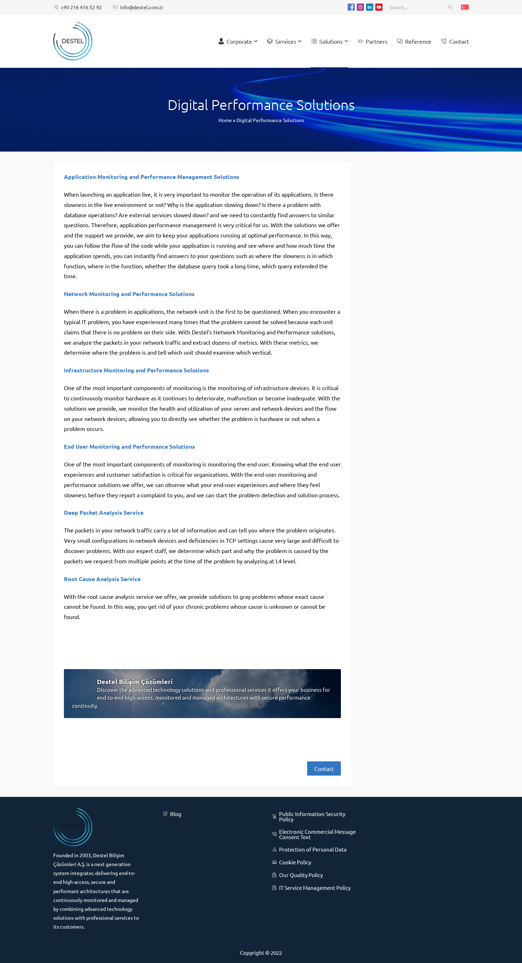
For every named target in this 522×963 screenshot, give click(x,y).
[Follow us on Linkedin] (369, 7)
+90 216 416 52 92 (81, 7)
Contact (324, 768)
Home (225, 120)
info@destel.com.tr (141, 7)
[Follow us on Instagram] (360, 7)
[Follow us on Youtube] (378, 7)
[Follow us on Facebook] (351, 7)
